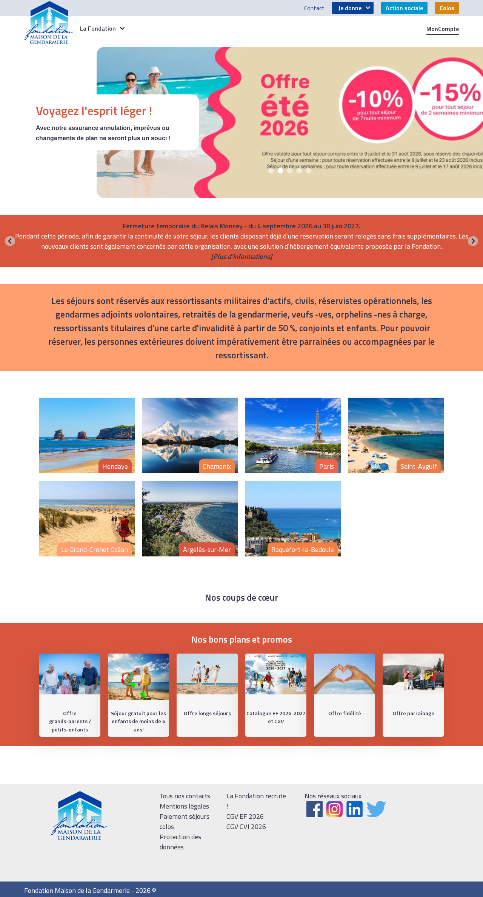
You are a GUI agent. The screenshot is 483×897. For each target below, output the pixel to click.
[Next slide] (473, 241)
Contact (314, 7)
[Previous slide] (10, 241)
